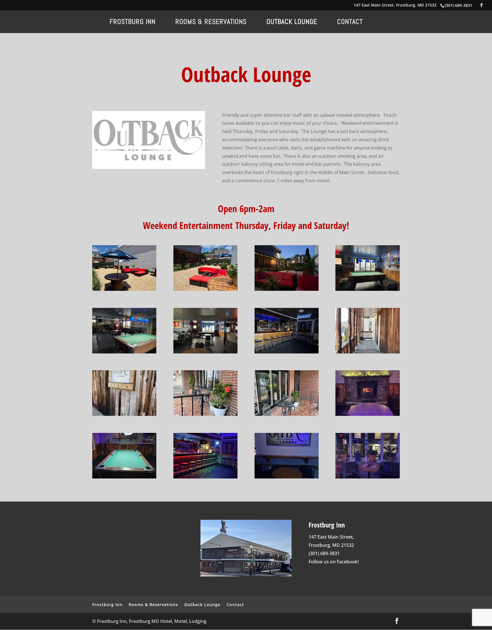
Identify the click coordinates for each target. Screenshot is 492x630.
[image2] (124, 289)
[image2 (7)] (287, 352)
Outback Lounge (291, 23)
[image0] (287, 289)
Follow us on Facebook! (334, 562)
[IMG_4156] (205, 414)
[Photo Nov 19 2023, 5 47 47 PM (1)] (287, 477)
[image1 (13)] (124, 414)
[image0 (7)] (124, 352)
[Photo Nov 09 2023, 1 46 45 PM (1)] (367, 352)
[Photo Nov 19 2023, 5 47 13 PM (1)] (205, 477)
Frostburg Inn (132, 23)
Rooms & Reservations (211, 23)
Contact (350, 23)
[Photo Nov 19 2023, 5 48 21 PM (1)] (367, 477)
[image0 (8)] (367, 414)
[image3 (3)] (205, 352)
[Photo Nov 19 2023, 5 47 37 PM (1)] (124, 477)
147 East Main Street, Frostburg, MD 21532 (395, 5)
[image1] (205, 289)
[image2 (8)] (287, 414)
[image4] (367, 289)
